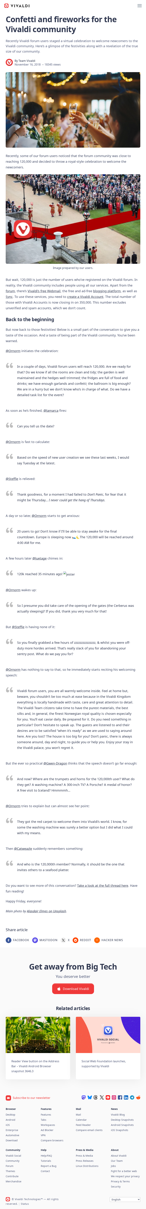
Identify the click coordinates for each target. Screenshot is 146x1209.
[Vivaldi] (17, 6)
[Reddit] (138, 1097)
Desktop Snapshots (122, 1119)
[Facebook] (120, 1097)
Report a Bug (48, 1166)
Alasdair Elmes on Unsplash (46, 911)
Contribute (12, 1176)
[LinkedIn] (126, 1097)
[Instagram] (114, 1097)
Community (12, 1160)
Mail (78, 1114)
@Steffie (12, 479)
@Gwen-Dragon (55, 763)
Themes (10, 1171)
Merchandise (13, 1181)
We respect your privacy (125, 1176)
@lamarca (50, 410)
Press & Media (84, 1155)
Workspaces (48, 1125)
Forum (9, 1166)
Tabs (43, 1119)
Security (116, 1186)
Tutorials (46, 1160)
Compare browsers (52, 1140)
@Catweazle (23, 848)
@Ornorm (13, 351)
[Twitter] (102, 1097)
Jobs (113, 1166)
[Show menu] (140, 6)
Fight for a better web (124, 1171)
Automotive (12, 1135)
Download (12, 1140)
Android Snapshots (122, 1125)
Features (46, 1114)
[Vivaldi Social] (84, 1097)
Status (25, 1203)
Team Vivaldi (27, 61)
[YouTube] (108, 1097)
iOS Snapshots (119, 1130)
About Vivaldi (119, 1155)
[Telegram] (132, 1097)
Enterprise (12, 1130)
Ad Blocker (47, 1130)
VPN (43, 1135)
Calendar (81, 1119)
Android (10, 1119)
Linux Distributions (87, 1166)
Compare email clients (89, 1130)
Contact (45, 1171)
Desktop (10, 1114)
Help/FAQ (46, 1155)
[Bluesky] (90, 1097)
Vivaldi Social (13, 1155)
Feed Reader (83, 1125)
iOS (8, 1125)
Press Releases (84, 1160)
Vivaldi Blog (118, 1114)
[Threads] (96, 1097)
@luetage (39, 558)
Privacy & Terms (120, 1181)
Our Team (117, 1160)
